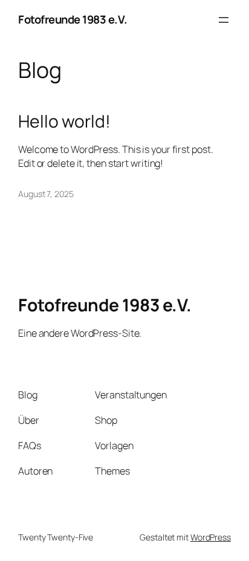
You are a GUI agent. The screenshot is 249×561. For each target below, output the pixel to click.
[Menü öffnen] (223, 20)
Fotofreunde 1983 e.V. (73, 19)
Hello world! (64, 121)
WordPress (210, 537)
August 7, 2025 (46, 193)
